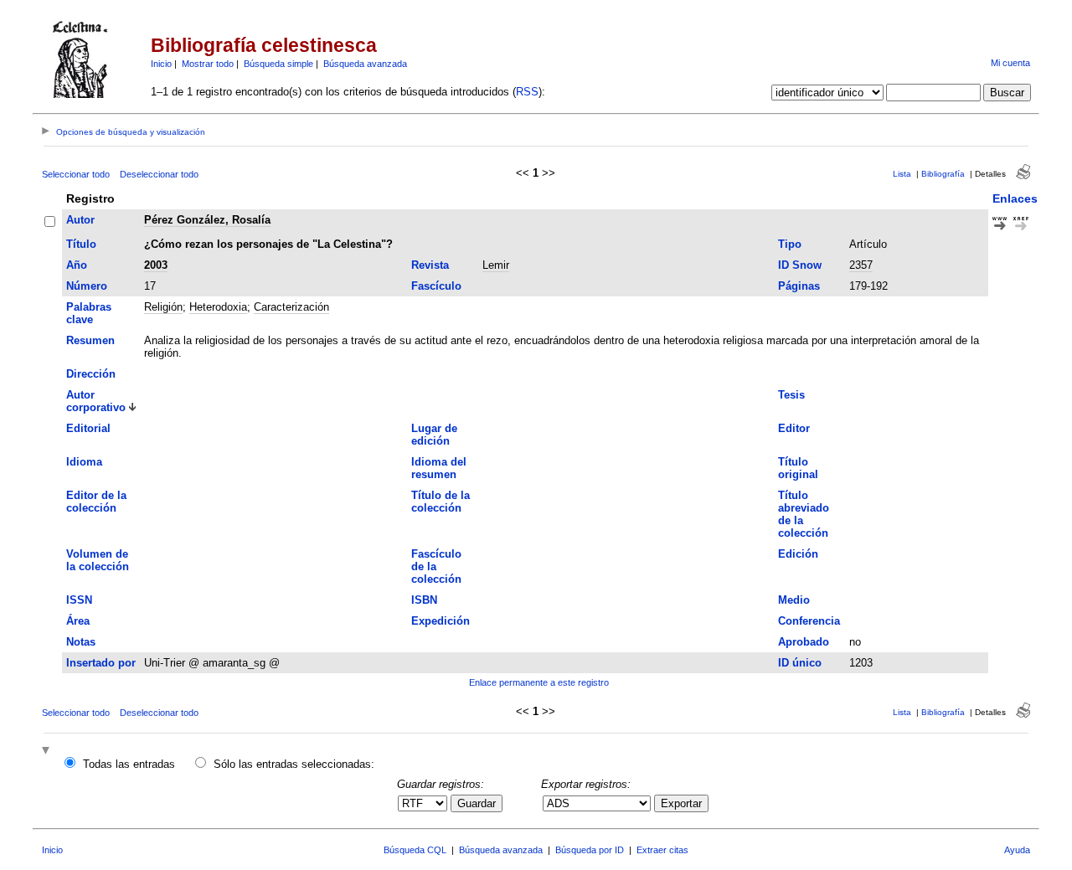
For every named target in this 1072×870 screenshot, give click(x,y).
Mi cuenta (1010, 63)
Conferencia (809, 621)
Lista (902, 173)
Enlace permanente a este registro (539, 682)
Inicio (161, 64)
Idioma (84, 462)
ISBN (424, 600)
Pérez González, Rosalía (207, 220)
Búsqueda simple (278, 64)
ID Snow (800, 265)
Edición (798, 554)
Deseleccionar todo (159, 174)
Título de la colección (440, 501)
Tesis (791, 395)
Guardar (476, 803)
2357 (861, 265)
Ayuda (1017, 850)
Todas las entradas (129, 764)
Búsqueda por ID (589, 850)
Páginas (799, 286)
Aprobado (803, 642)
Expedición (440, 621)
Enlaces (1015, 198)
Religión (163, 307)
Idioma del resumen (438, 468)
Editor (794, 428)
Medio (794, 600)
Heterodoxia (218, 307)
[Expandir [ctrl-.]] (48, 751)
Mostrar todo (208, 64)
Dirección (91, 374)
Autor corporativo (96, 401)
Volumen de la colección (97, 560)
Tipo (789, 244)
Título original (798, 468)
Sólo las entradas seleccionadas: (294, 764)
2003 (156, 265)
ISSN (79, 600)
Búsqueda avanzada (365, 64)
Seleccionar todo (76, 174)
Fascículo (436, 286)
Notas (80, 642)
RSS (527, 91)
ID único (800, 662)
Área (78, 621)
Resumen (90, 340)
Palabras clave (88, 313)
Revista (430, 265)
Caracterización (291, 307)
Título (81, 244)
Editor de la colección (96, 501)
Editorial (88, 428)
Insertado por (101, 662)
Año (76, 265)
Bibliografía (943, 173)
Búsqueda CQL (415, 850)
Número (86, 286)
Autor (80, 220)
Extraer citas (662, 850)
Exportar (681, 803)
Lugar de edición (434, 434)
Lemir (495, 265)
